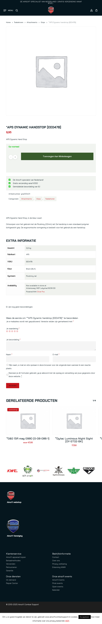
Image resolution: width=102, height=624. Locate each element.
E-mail (56, 354)
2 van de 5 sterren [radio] (10, 331)
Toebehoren (18, 22)
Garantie (9, 570)
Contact (55, 557)
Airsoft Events (58, 580)
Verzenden (10, 564)
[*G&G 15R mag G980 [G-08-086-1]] (28, 421)
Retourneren (11, 567)
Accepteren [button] (84, 617)
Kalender (56, 590)
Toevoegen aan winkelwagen (57, 156)
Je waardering (13, 328)
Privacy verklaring (59, 564)
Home (8, 22)
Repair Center (12, 583)
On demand (11, 580)
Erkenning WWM (59, 567)
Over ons (56, 560)
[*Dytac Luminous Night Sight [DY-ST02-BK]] (74, 421)
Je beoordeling (13, 339)
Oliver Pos (41, 292)
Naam (9, 354)
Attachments (32, 22)
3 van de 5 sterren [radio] (12, 331)
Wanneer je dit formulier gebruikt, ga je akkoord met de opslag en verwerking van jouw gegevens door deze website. (52, 375)
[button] (8, 10)
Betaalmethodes (13, 560)
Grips (43, 22)
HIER (67, 621)
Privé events (57, 583)
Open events (57, 586)
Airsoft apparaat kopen (16, 557)
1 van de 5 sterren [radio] (7, 331)
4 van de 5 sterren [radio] (15, 331)
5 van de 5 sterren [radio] (17, 331)
